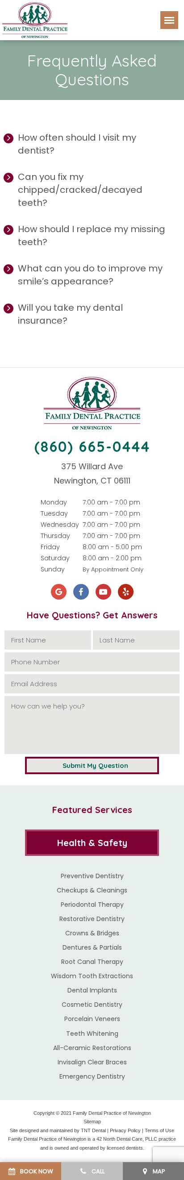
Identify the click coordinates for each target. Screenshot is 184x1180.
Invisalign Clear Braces (92, 1062)
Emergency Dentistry (92, 1076)
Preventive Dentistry (92, 875)
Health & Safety (92, 842)
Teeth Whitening (92, 1033)
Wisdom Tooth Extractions (92, 976)
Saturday (55, 558)
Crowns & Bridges (92, 933)
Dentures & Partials (92, 947)
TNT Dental (93, 1130)
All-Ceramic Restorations (92, 1047)
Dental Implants (92, 990)
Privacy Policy (125, 1130)
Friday (50, 546)
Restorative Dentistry (92, 918)
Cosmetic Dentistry (92, 1004)
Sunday (53, 569)
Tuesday (54, 513)
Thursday (55, 535)
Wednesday (60, 524)
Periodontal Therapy (92, 904)
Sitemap (92, 1121)
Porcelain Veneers (92, 1018)
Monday (54, 502)
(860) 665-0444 (92, 446)
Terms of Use (159, 1130)
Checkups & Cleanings (92, 890)
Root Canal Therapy (92, 961)
